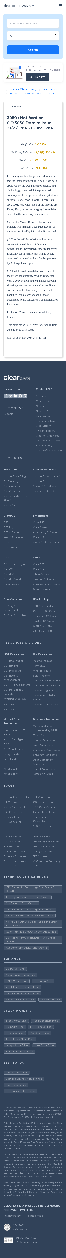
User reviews (43, 416)
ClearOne (39, 569)
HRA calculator (12, 836)
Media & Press (44, 411)
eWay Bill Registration (46, 542)
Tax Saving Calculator (46, 841)
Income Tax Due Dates (46, 704)
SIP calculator (12, 817)
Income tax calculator (16, 797)
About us (41, 396)
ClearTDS (38, 537)
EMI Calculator (12, 802)
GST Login (9, 527)
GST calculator (12, 821)
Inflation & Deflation (44, 740)
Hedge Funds (11, 754)
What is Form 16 (42, 670)
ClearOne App (41, 588)
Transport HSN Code (45, 616)
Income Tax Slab (42, 660)
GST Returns (11, 665)
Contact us (42, 401)
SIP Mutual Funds (13, 749)
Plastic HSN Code (43, 620)
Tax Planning (11, 481)
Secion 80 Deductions (46, 486)
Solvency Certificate (45, 754)
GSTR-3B (9, 708)
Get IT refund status (45, 846)
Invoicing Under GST (15, 698)
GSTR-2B (9, 703)
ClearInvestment (13, 486)
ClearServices (12, 491)
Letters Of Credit (43, 773)
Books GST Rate (42, 630)
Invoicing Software (44, 579)
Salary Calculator (43, 851)
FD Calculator (12, 846)
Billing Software (42, 574)
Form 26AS (39, 665)
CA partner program (15, 564)
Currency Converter (15, 856)
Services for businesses (46, 584)
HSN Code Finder (43, 606)
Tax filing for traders (15, 615)
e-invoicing (10, 542)
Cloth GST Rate (42, 625)
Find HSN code (41, 836)
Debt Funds (10, 759)
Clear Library (43, 425)
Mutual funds (11, 505)
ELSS (6, 744)
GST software (12, 532)
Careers (40, 406)
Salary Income (41, 675)
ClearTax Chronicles (47, 435)
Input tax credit (13, 547)
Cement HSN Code (44, 611)
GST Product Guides (48, 440)
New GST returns (13, 537)
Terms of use (34, 1215)
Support (8, 413)
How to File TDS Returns (47, 680)
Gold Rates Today (14, 851)
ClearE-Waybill (41, 527)
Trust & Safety (44, 445)
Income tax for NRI (44, 491)
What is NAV (11, 773)
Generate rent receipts (47, 812)
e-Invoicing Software (45, 532)
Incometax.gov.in (43, 690)
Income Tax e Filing (15, 476)
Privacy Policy (12, 1215)
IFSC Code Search (44, 807)
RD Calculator (12, 841)
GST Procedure (12, 670)
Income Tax (39, 481)
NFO (6, 764)
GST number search (44, 802)
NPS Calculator (42, 826)
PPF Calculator (42, 797)
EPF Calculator (41, 856)
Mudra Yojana (41, 735)
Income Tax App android (47, 476)
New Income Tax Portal (46, 685)
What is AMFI (11, 768)
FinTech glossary (45, 430)
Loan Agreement (43, 745)
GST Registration (14, 660)
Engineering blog (45, 420)
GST (6, 522)
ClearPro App (11, 584)
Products (25, 5)
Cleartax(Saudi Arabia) (49, 450)
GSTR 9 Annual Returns (17, 684)
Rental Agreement (44, 768)
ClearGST (38, 522)
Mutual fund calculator (17, 807)
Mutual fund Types (14, 739)
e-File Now (37, 76)
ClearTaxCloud (12, 579)
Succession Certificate (46, 749)
